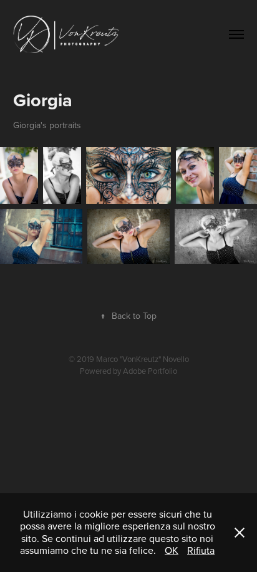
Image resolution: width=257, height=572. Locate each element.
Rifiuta (201, 550)
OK (171, 550)
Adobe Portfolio (150, 370)
